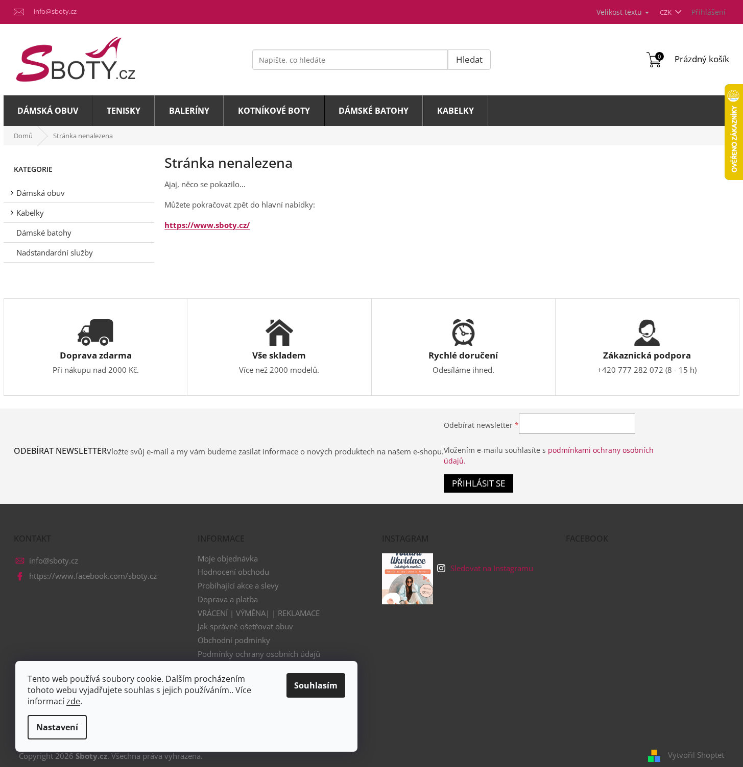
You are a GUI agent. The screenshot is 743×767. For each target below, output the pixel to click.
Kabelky (30, 213)
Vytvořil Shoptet (696, 755)
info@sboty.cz (53, 560)
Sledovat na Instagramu (491, 568)
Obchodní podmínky (234, 640)
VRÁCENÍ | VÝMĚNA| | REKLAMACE (259, 613)
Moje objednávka (228, 558)
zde (73, 701)
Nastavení (57, 727)
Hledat (469, 59)
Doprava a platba (228, 599)
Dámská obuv (40, 193)
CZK (666, 12)
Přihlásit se (478, 483)
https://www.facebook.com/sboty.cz (93, 576)
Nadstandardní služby (54, 252)
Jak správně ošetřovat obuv (245, 626)
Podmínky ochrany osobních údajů (259, 654)
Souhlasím (316, 685)
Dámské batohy (43, 232)
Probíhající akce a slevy (238, 585)
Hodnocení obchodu (233, 572)
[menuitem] (48, 110)
